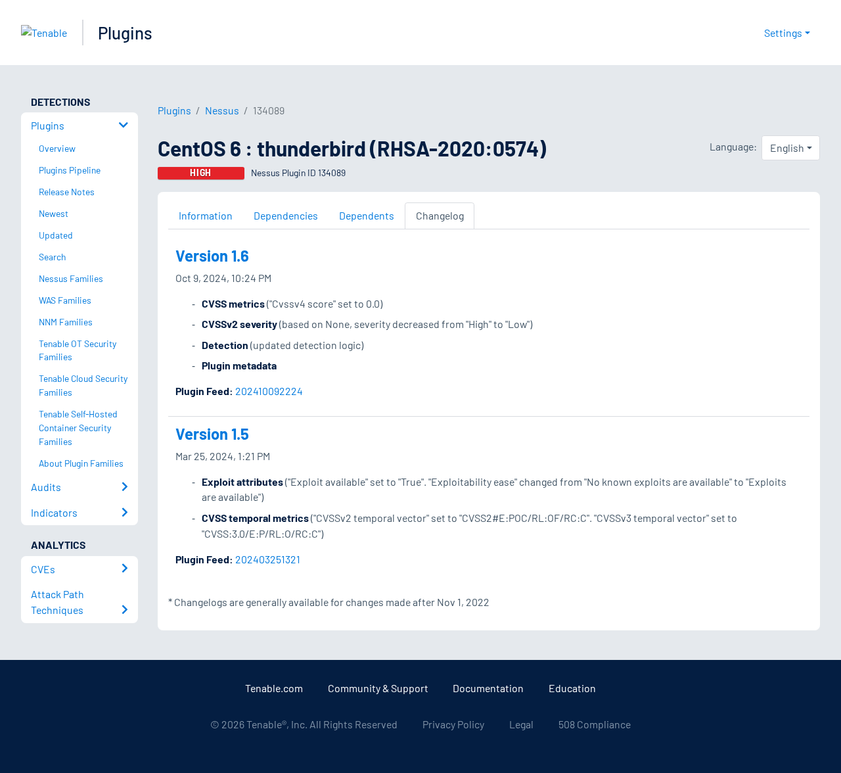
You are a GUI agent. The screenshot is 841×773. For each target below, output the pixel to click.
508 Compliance (594, 724)
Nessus (222, 110)
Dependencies (286, 215)
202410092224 (269, 391)
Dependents (366, 215)
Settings (783, 32)
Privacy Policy (453, 724)
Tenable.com (274, 688)
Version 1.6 (212, 255)
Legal (521, 724)
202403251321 (267, 559)
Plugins (125, 32)
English (787, 147)
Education (572, 688)
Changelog (440, 215)
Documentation (488, 688)
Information (206, 215)
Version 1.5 (212, 433)
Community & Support (378, 688)
